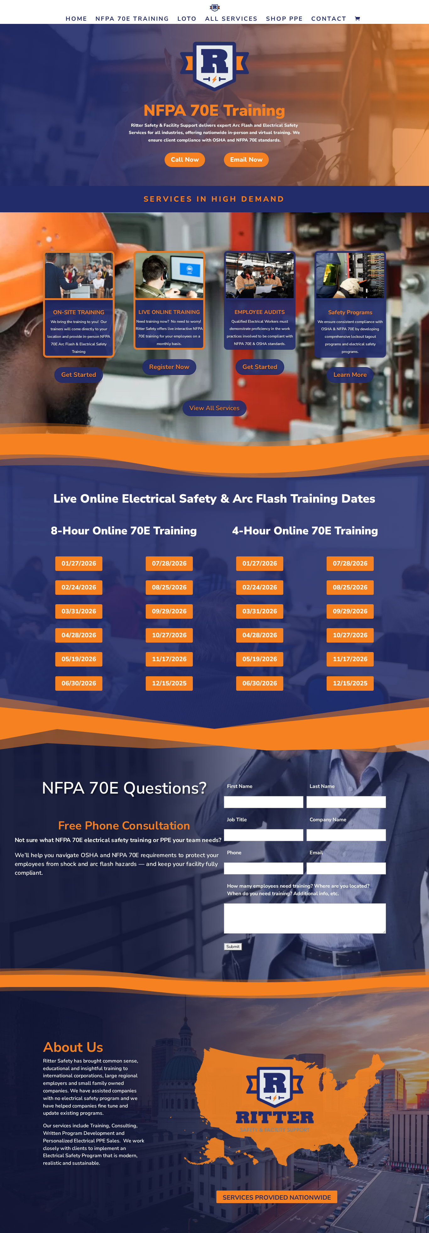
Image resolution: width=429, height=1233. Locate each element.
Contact (329, 20)
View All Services (214, 408)
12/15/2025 (169, 683)
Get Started (78, 375)
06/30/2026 (79, 683)
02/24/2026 (79, 587)
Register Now (169, 367)
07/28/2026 (169, 563)
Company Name (328, 819)
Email (316, 852)
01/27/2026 (79, 563)
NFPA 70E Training (132, 20)
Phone (234, 852)
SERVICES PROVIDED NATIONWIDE (277, 1197)
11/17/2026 (169, 659)
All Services (231, 20)
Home (76, 20)
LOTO (187, 20)
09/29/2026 (169, 611)
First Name (240, 786)
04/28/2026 (79, 635)
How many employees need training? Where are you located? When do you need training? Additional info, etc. (298, 890)
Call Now (185, 159)
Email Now (246, 159)
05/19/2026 (79, 659)
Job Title (237, 819)
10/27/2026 (169, 635)
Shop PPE (284, 20)
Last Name (322, 786)
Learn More (350, 375)
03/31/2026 (79, 611)
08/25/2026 (169, 587)
